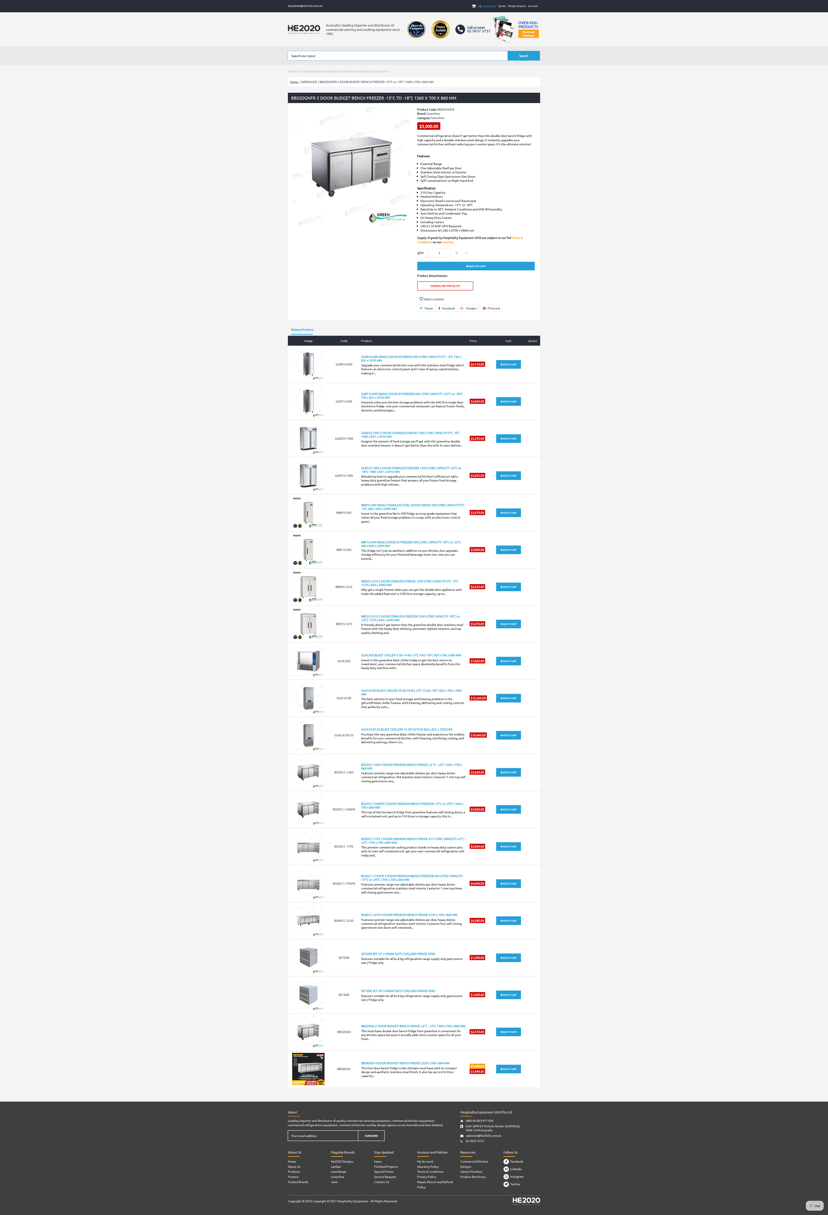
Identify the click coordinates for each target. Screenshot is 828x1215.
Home (292, 71)
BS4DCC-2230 (343, 920)
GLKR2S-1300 (344, 438)
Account (533, 6)
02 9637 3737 (475, 1141)
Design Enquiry (517, 6)
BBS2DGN (344, 1032)
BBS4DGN (344, 1069)
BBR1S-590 (343, 512)
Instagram (516, 1176)
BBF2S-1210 (344, 624)
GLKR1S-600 (344, 364)
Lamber (336, 1166)
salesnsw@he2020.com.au (305, 6)
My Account (425, 1161)
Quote (502, 6)
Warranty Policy (428, 1166)
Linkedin (515, 1169)
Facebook (448, 308)
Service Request (359, 71)
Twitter (514, 1184)
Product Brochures (473, 1177)
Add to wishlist (433, 299)
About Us (294, 1166)
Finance (293, 1177)
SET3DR (344, 995)
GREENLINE (309, 82)
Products (294, 1171)
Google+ (471, 308)
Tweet (428, 308)
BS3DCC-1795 (343, 846)
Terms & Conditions (430, 1171)
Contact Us (380, 71)
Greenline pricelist (445, 286)
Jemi (334, 1182)
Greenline (437, 118)
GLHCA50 (343, 661)
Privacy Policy (426, 1177)
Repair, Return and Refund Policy (435, 1184)
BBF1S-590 (344, 550)
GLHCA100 (344, 698)
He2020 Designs (342, 1161)
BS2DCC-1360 (343, 772)
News (378, 1161)
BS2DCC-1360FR (344, 809)
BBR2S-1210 (344, 587)
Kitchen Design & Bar (330, 71)
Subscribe (371, 1135)
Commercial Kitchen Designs (474, 1163)
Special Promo (384, 1171)
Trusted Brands (298, 1182)
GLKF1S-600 (344, 401)
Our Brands (305, 71)
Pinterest (493, 308)
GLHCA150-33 (343, 735)
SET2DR (344, 957)
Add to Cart (509, 364)
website (447, 242)
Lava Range (338, 1171)
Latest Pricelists (471, 1171)
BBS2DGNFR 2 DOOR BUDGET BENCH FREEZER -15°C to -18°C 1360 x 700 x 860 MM (377, 82)
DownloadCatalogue (529, 33)
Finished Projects (386, 1166)
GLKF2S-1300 (344, 475)
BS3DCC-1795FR (344, 883)
